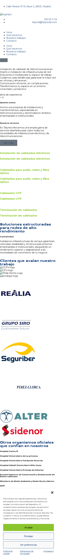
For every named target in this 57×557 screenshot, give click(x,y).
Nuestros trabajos (16, 38)
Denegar (28, 536)
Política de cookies (8, 552)
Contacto (11, 40)
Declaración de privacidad (26, 552)
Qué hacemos (14, 35)
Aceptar (29, 527)
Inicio (9, 32)
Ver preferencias (28, 544)
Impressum (48, 551)
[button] (52, 492)
